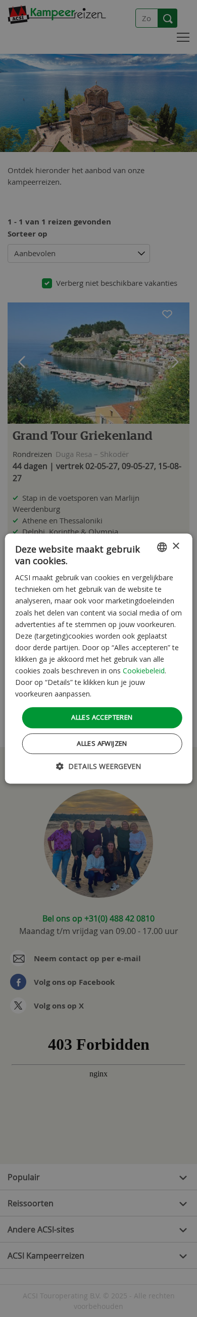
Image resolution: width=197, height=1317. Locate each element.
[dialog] (98, 658)
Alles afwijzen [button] (102, 743)
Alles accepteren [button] (101, 717)
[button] (98, 766)
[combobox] (162, 547)
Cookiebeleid (144, 670)
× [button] (175, 546)
